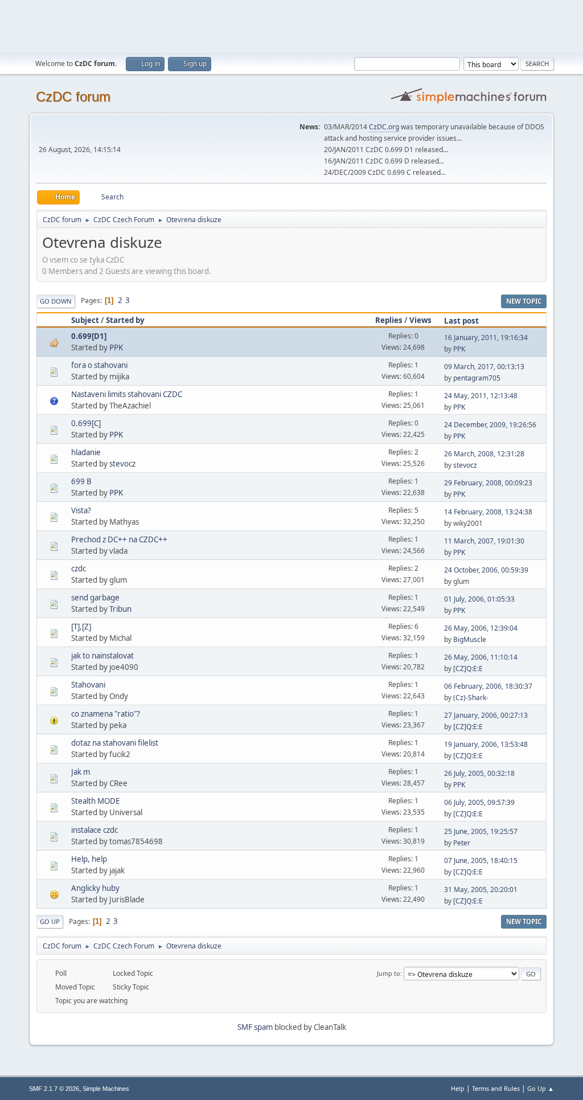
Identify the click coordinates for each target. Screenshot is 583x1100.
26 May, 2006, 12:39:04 (481, 628)
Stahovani (88, 685)
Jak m (80, 772)
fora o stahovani (99, 365)
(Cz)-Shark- (470, 697)
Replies (389, 320)
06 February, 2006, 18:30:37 (488, 686)
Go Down (56, 301)
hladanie (86, 452)
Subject (85, 320)
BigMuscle (469, 639)
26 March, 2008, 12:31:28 (484, 454)
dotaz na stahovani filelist (114, 743)
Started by (125, 320)
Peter (461, 843)
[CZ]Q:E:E (468, 668)
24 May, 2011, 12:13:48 (481, 395)
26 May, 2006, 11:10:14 (481, 657)
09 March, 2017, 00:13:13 (484, 366)
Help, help (89, 859)
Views (420, 320)
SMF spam (255, 1027)
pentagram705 (476, 378)
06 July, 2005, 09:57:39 (479, 802)
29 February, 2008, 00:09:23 (488, 483)
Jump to (388, 973)
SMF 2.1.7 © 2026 (54, 1088)
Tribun (120, 609)
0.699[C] (86, 423)
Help (458, 1088)
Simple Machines (106, 1088)
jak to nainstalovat (102, 656)
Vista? (81, 510)
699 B (81, 481)
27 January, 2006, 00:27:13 (486, 715)
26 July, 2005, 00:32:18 (479, 773)
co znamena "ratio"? (105, 714)
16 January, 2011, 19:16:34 (486, 337)
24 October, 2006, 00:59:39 (486, 570)
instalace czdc (94, 830)
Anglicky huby (95, 888)
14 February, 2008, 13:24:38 (488, 512)
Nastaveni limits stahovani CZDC (126, 394)
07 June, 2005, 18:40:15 (481, 860)
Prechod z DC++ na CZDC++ (119, 539)
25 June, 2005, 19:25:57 (481, 831)
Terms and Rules (496, 1088)
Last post (461, 321)
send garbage (95, 597)
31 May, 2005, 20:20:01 (481, 889)
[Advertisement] (291, 25)
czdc (78, 568)
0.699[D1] (88, 336)
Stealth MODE (95, 801)
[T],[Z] (81, 626)
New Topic (523, 301)
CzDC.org (384, 127)
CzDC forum (73, 96)
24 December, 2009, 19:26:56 (490, 425)
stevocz (122, 464)
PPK (116, 347)
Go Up (50, 921)
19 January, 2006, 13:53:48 (486, 744)
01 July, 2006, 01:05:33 (479, 599)
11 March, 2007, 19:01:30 (484, 541)
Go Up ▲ (540, 1088)
